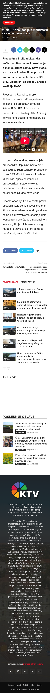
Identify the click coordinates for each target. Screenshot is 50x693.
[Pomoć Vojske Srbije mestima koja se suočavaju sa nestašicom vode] (9, 330)
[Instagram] (18, 671)
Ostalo (39, 685)
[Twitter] (20, 50)
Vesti (19, 685)
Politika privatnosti (17, 10)
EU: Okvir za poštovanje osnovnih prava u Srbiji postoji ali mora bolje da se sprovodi (32, 305)
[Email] (32, 50)
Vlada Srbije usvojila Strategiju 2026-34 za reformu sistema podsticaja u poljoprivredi (30, 426)
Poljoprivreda (20, 432)
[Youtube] (39, 671)
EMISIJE (25, 685)
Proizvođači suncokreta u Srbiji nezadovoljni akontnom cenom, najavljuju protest (30, 457)
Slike (32, 685)
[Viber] (38, 50)
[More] (37, 250)
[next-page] (8, 369)
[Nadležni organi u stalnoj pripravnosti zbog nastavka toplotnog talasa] (9, 317)
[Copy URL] (44, 50)
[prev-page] (4, 369)
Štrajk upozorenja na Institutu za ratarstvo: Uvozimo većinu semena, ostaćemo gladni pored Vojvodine (31, 442)
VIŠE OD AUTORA (28, 282)
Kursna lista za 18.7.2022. (14, 267)
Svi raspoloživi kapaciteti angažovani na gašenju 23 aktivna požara (30, 343)
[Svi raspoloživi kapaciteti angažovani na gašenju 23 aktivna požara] (9, 343)
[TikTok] (25, 671)
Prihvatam (9, 22)
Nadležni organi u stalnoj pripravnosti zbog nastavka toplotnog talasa (30, 317)
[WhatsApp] (26, 50)
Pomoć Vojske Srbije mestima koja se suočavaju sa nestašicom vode (31, 330)
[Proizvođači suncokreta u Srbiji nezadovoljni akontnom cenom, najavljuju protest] (8, 458)
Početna (11, 685)
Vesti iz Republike (6, 295)
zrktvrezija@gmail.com (33, 664)
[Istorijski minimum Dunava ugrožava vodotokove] (9, 292)
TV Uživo (10, 377)
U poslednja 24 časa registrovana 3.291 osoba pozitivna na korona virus (36, 270)
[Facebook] (13, 50)
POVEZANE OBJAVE (10, 282)
